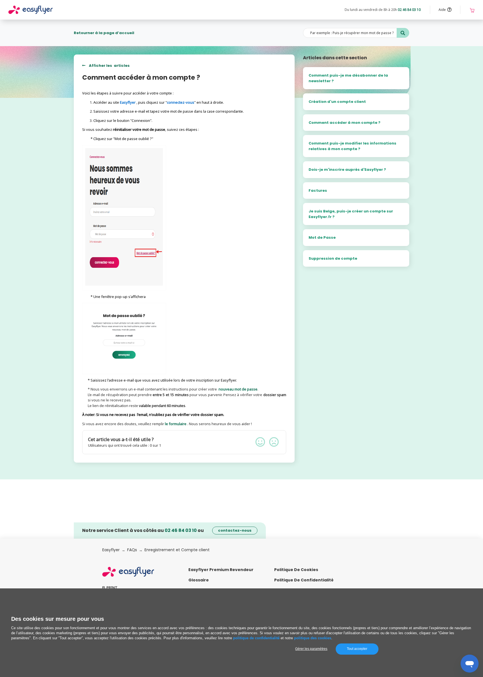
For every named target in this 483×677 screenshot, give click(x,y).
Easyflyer (111, 550)
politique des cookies (312, 638)
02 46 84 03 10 (409, 9)
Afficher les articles (109, 65)
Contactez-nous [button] (235, 530)
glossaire (198, 580)
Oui (260, 442)
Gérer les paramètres (311, 649)
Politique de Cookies (296, 569)
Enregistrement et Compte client (177, 550)
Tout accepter (357, 649)
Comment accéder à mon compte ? (344, 122)
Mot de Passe (322, 237)
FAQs (132, 550)
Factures (318, 190)
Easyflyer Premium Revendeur (221, 569)
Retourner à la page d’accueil (104, 32)
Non (273, 442)
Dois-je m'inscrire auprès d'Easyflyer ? (347, 169)
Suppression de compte (333, 258)
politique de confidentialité (256, 638)
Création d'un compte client (337, 101)
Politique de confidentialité (303, 580)
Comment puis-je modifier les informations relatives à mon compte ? (352, 146)
